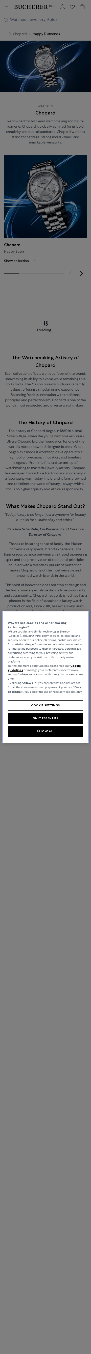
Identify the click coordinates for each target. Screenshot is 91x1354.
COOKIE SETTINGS (45, 705)
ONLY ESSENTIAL (46, 718)
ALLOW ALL (45, 731)
